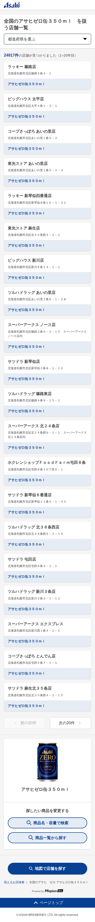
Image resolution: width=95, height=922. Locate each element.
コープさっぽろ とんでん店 (32, 656)
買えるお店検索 (14, 882)
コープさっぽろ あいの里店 (32, 131)
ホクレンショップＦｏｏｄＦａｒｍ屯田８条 (47, 462)
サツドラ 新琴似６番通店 (30, 495)
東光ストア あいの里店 (28, 163)
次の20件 (67, 723)
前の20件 (28, 723)
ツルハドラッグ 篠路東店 (30, 394)
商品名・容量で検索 (50, 823)
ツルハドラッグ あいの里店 (32, 292)
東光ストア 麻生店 (24, 228)
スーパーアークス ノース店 (32, 325)
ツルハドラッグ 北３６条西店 (33, 527)
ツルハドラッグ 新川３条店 (32, 591)
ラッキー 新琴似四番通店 (30, 196)
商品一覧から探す (50, 838)
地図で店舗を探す (50, 868)
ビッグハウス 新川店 (26, 260)
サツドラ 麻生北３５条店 (30, 688)
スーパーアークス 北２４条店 (33, 426)
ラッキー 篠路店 (22, 67)
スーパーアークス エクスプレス (35, 624)
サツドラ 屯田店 (22, 559)
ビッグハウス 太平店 (26, 99)
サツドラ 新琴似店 (24, 361)
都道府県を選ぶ (21, 39)
